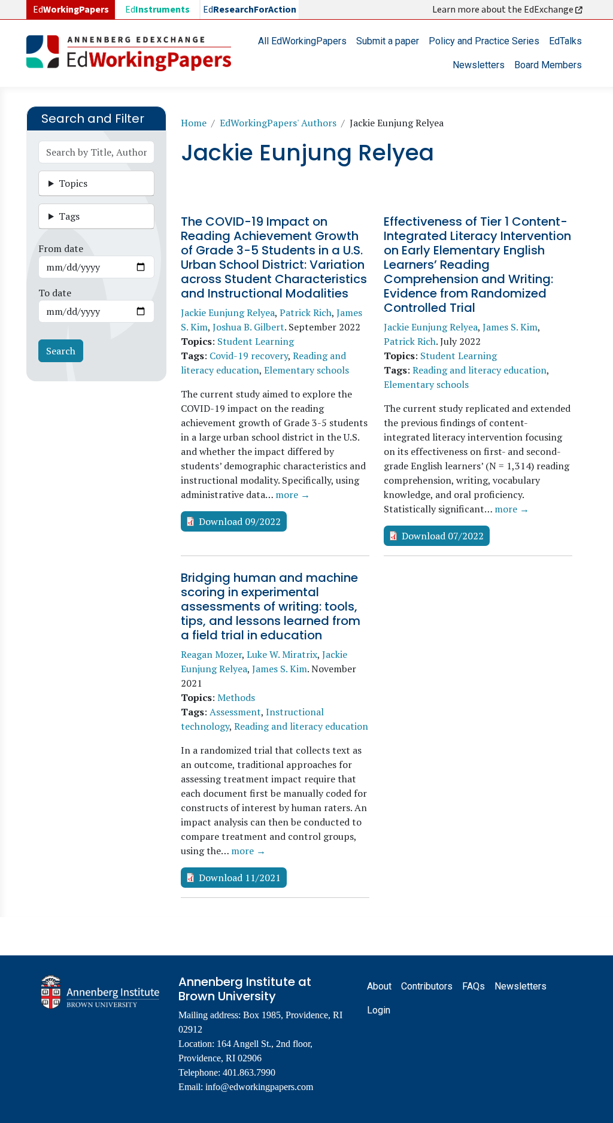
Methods (236, 697)
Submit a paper (387, 41)
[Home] (133, 53)
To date (54, 292)
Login (378, 1010)
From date (60, 248)
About (379, 986)
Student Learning (255, 341)
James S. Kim (510, 326)
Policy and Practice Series (484, 41)
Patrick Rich (306, 312)
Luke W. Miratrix (282, 654)
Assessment (235, 711)
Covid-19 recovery (249, 355)
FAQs (473, 986)
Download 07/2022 (443, 535)
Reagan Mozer (211, 654)
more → (292, 494)
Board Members (548, 65)
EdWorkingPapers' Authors (278, 122)
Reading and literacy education (479, 370)
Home (194, 122)
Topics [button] (73, 183)
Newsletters (479, 65)
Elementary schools (306, 370)
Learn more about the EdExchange (503, 9)
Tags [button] (69, 216)
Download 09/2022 (240, 521)
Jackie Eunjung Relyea (228, 312)
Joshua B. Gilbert (248, 326)
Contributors (427, 986)
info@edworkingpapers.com (259, 1087)
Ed (157, 9)
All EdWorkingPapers (302, 41)
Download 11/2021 (240, 877)
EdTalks (565, 41)
